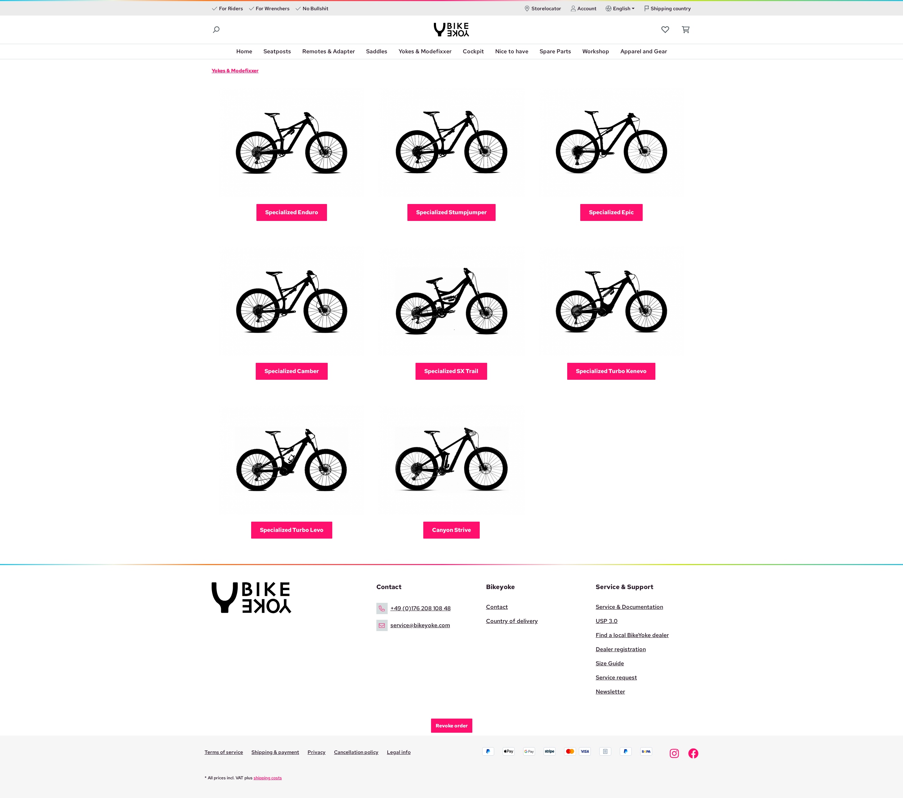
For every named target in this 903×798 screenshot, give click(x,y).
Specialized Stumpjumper (451, 212)
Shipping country (671, 8)
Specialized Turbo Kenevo (611, 371)
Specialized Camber (292, 371)
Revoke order (452, 725)
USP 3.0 (607, 621)
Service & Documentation (629, 607)
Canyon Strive (451, 530)
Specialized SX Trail (451, 371)
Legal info (399, 752)
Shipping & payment (275, 752)
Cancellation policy (356, 752)
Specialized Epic (611, 212)
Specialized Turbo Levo (291, 530)
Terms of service (224, 752)
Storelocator (546, 8)
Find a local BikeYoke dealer (632, 635)
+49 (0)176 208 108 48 (420, 608)
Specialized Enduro (291, 212)
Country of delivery (512, 621)
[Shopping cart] (683, 29)
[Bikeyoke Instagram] (674, 755)
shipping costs (268, 778)
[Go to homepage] (451, 30)
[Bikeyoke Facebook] (693, 755)
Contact (497, 607)
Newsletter (610, 691)
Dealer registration (621, 649)
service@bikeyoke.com (420, 625)
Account (586, 8)
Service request (616, 677)
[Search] (217, 30)
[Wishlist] (666, 29)
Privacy (317, 752)
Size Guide (610, 663)
